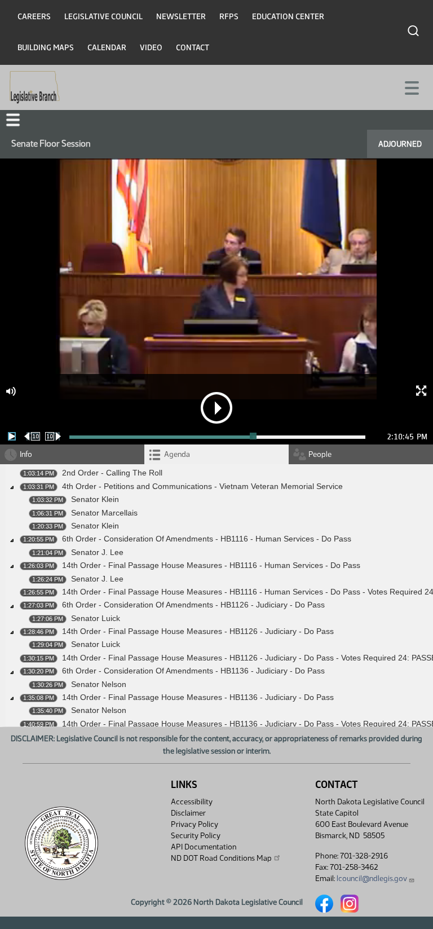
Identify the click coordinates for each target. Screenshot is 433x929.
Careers (34, 16)
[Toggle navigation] (411, 87)
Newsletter (181, 16)
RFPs (228, 16)
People (320, 454)
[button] (13, 120)
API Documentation (203, 847)
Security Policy (195, 835)
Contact (192, 47)
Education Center (288, 16)
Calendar (106, 47)
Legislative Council (103, 16)
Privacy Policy (194, 824)
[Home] (34, 87)
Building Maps (45, 47)
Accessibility (192, 802)
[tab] (216, 454)
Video (151, 47)
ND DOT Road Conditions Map (221, 858)
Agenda (177, 454)
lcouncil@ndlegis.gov (372, 878)
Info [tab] (26, 454)
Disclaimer (188, 813)
